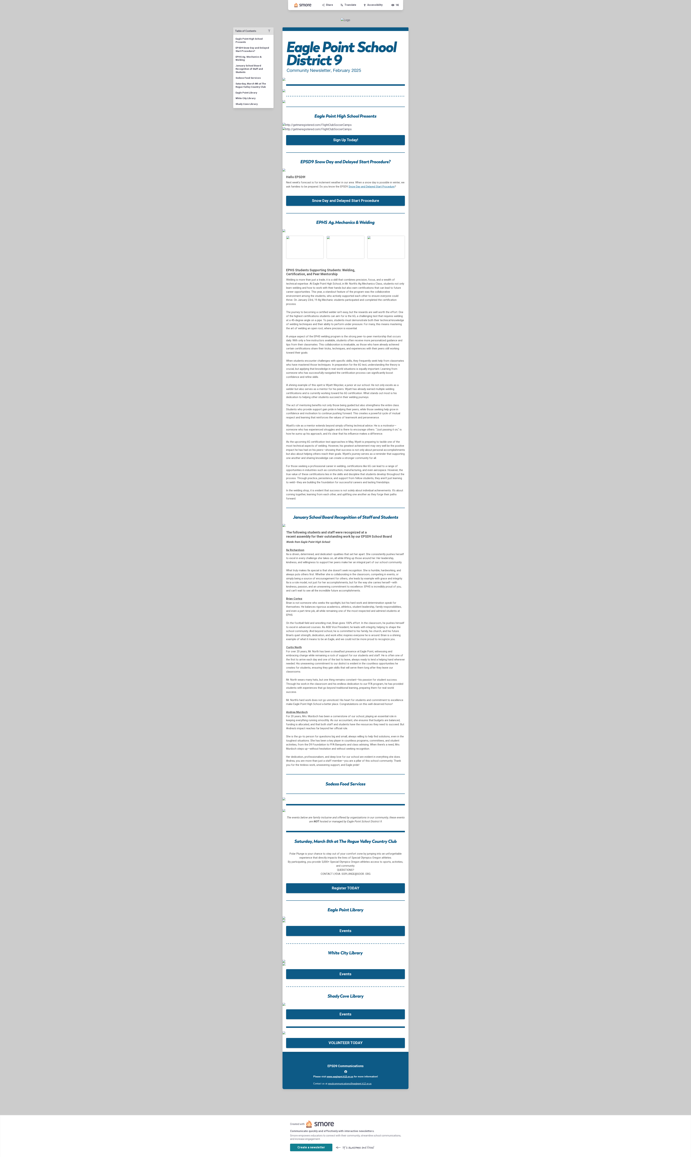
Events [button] (345, 931)
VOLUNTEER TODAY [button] (346, 1043)
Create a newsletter (311, 1147)
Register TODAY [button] (345, 888)
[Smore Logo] (302, 5)
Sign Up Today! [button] (345, 140)
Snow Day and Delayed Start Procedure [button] (345, 200)
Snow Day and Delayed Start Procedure (372, 186)
